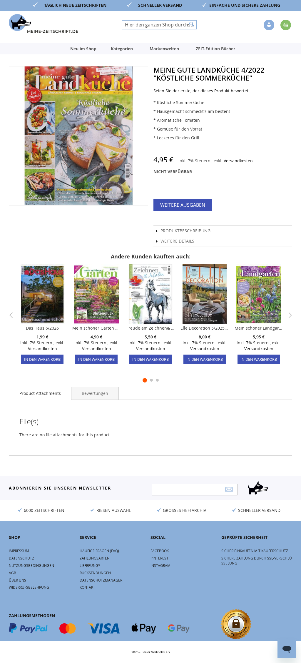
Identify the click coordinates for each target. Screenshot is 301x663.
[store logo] (43, 23)
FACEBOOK (159, 550)
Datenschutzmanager (101, 580)
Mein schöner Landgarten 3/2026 (259, 328)
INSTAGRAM (160, 565)
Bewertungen (95, 393)
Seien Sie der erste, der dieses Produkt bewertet (200, 90)
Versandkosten (238, 160)
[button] (269, 25)
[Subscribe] (229, 489)
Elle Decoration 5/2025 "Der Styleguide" (204, 328)
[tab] (40, 393)
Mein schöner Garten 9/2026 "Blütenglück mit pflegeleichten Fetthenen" (96, 328)
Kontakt (87, 587)
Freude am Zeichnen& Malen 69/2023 (150, 328)
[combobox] (159, 24)
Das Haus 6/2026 (42, 328)
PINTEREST (159, 558)
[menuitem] (83, 48)
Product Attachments (40, 393)
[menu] (150, 48)
